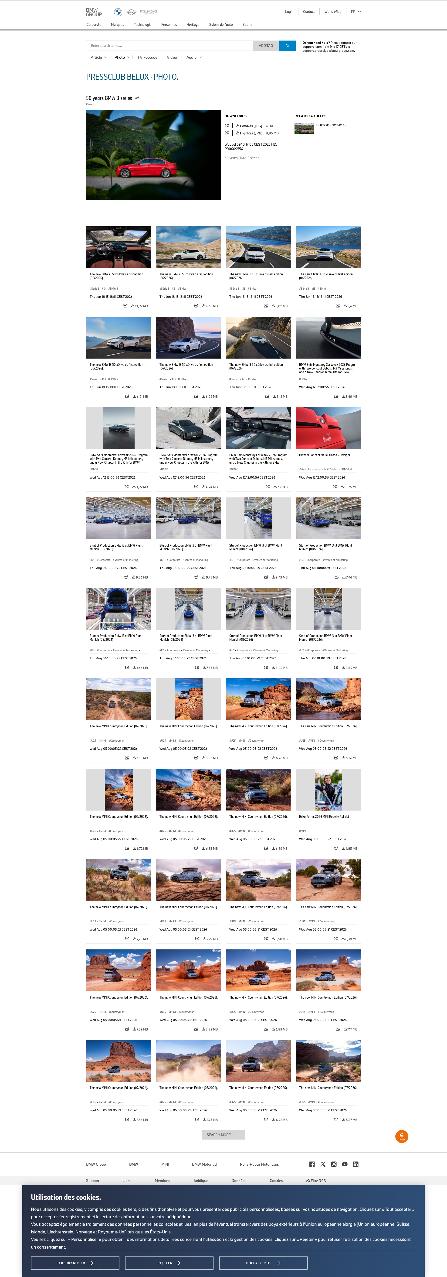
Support (92, 1180)
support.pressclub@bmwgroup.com (328, 50)
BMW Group (96, 1164)
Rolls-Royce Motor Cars (259, 1164)
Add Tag (266, 45)
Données (239, 1180)
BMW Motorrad (204, 1164)
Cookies (276, 1180)
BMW (133, 1164)
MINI (165, 1164)
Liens (127, 1180)
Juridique (200, 1180)
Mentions (162, 1180)
